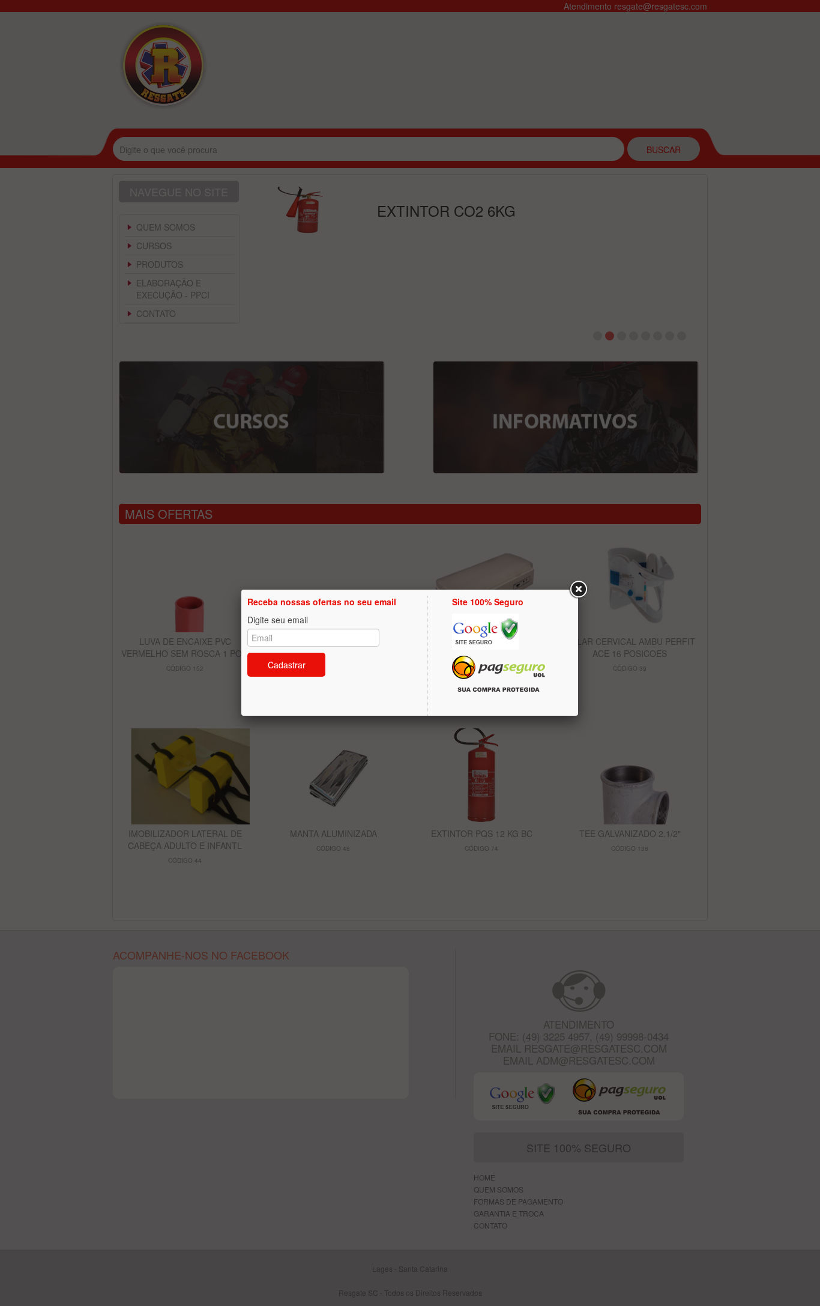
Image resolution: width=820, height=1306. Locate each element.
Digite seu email (277, 620)
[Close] (578, 589)
